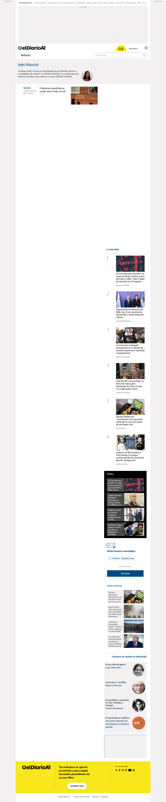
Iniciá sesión (133, 48)
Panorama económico (40, 3)
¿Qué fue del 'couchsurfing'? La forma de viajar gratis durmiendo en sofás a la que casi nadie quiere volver (130, 385)
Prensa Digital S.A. (64, 797)
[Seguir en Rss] (134, 770)
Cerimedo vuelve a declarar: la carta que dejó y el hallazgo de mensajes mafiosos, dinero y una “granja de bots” (115, 529)
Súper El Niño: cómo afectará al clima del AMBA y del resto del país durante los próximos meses (115, 612)
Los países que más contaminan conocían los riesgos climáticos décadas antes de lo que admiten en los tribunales (115, 641)
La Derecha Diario (80, 3)
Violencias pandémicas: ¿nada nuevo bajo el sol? (53, 90)
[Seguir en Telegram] (123, 770)
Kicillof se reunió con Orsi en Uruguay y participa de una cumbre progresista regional (114, 515)
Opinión (27, 88)
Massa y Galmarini (103, 3)
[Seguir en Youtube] (130, 770)
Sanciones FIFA (120, 3)
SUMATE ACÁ (77, 786)
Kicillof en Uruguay (91, 3)
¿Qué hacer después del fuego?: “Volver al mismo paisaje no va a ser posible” (115, 626)
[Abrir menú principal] (146, 48)
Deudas (112, 3)
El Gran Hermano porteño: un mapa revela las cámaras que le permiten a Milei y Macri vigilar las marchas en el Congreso (130, 277)
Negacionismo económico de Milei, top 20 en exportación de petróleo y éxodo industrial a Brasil (129, 313)
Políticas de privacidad (81, 797)
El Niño (139, 3)
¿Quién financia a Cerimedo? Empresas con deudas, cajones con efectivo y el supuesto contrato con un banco (115, 500)
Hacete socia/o (121, 48)
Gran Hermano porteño (54, 3)
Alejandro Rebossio (123, 321)
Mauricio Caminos (122, 285)
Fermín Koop (120, 428)
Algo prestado (147, 3)
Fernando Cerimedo (68, 3)
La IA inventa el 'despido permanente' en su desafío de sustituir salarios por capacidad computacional (130, 349)
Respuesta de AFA (131, 3)
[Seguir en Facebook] (119, 770)
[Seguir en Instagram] (126, 770)
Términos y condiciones (100, 797)
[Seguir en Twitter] (116, 770)
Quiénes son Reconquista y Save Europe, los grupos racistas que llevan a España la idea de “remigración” (130, 456)
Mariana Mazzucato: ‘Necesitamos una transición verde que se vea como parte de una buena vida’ (129, 420)
